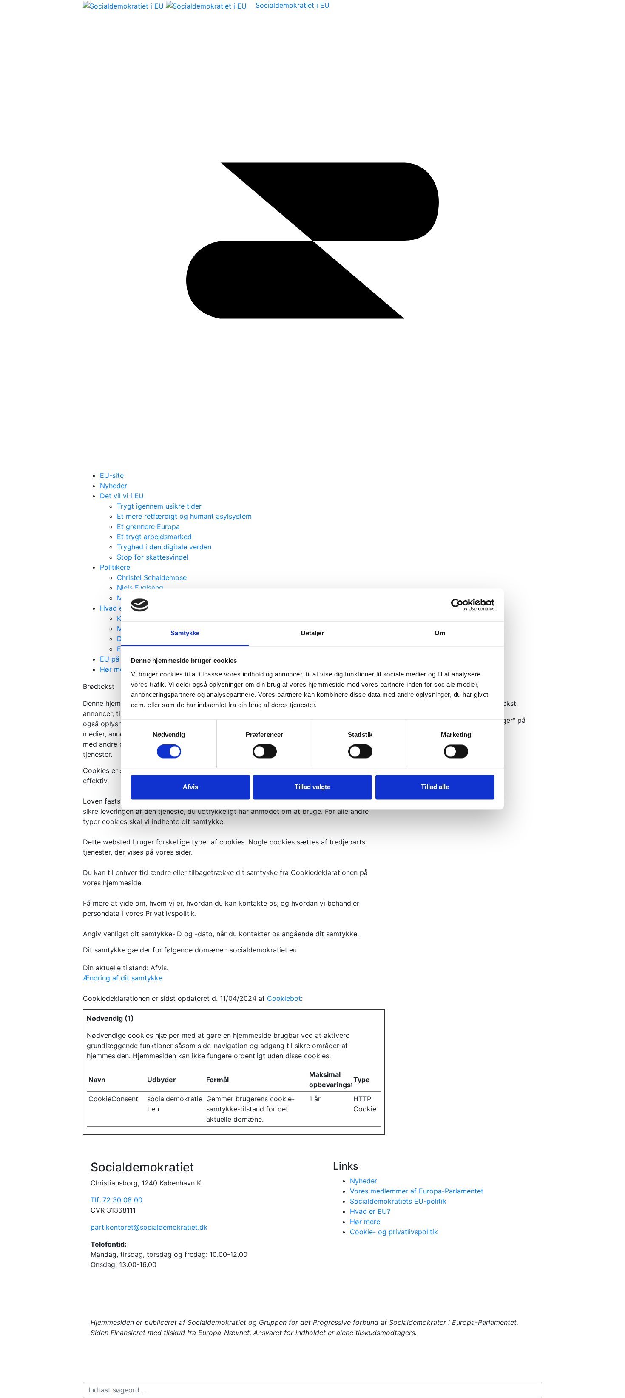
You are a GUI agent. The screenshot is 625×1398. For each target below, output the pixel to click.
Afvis (190, 786)
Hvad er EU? (120, 608)
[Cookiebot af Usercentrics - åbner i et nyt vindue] (457, 605)
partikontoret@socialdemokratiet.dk (149, 1227)
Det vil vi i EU (122, 496)
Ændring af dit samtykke (122, 978)
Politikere (115, 567)
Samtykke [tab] (185, 632)
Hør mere (115, 669)
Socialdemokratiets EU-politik (398, 1201)
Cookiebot (284, 998)
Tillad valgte (312, 786)
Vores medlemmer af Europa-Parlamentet (416, 1191)
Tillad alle (435, 786)
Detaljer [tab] (312, 632)
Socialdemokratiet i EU (293, 5)
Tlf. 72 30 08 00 (116, 1200)
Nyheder (113, 485)
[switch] (265, 752)
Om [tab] (440, 632)
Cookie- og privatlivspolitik (394, 1232)
